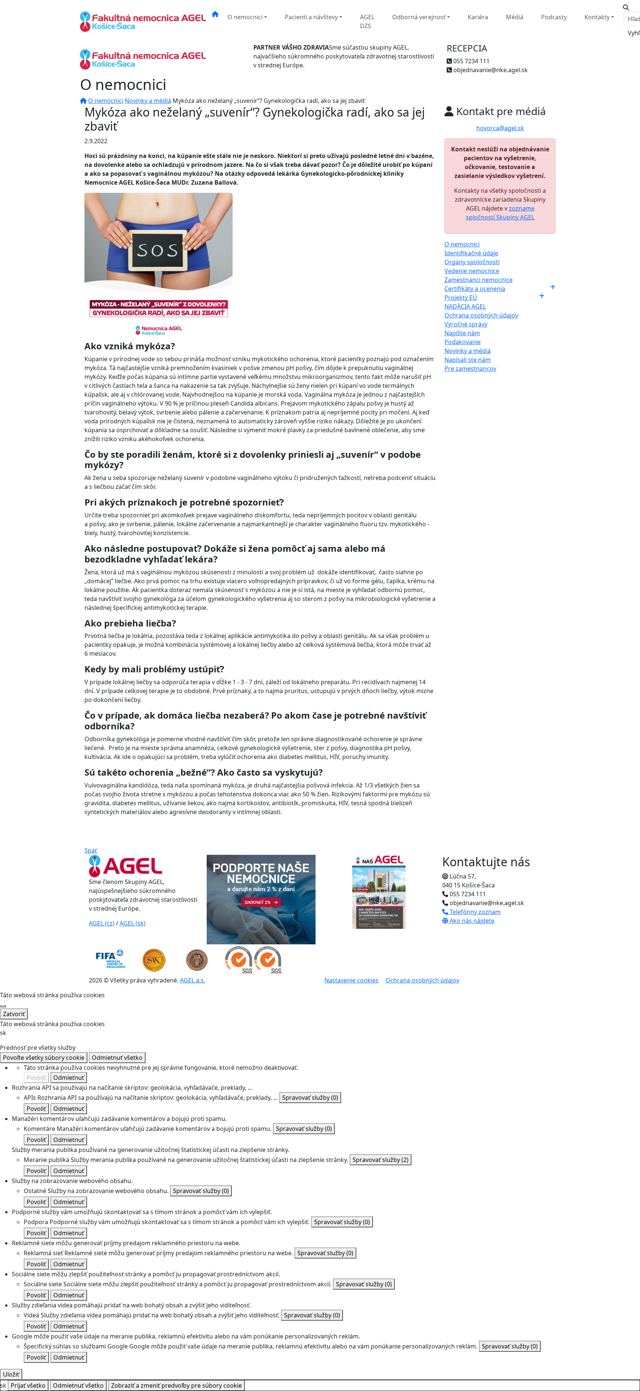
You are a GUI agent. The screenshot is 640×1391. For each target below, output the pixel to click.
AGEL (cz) (101, 923)
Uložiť (11, 1374)
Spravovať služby (310, 1097)
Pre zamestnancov (470, 368)
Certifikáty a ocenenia (474, 289)
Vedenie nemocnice (471, 271)
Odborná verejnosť (419, 17)
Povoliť (36, 1078)
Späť (90, 850)
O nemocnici (245, 17)
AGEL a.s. (192, 980)
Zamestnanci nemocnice (478, 280)
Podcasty (554, 17)
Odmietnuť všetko (117, 1058)
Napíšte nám (462, 333)
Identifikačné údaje (471, 253)
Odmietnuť (68, 1078)
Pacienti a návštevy (311, 17)
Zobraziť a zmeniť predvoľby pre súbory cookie (176, 1385)
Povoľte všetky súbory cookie (43, 1058)
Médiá (514, 17)
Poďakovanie (462, 342)
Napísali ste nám (467, 360)
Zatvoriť (14, 1014)
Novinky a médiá (148, 101)
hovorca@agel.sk (500, 128)
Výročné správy (465, 324)
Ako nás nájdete (471, 921)
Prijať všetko (28, 1385)
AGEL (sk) (133, 923)
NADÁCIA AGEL (465, 306)
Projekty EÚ (460, 297)
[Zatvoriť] (3, 1006)
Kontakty (597, 17)
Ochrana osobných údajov (481, 315)
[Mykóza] (158, 266)
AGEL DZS (367, 21)
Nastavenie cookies (351, 980)
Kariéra (478, 17)
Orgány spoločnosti (472, 262)
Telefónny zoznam (474, 912)
